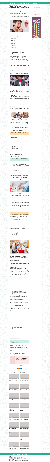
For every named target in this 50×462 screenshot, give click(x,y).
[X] (19, 368)
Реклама (22, 454)
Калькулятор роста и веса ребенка (37, 14)
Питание (31, 3)
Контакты (11, 454)
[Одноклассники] (18, 368)
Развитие (24, 3)
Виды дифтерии (12, 37)
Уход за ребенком (20, 3)
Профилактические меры (13, 47)
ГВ (16, 3)
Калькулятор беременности (37, 7)
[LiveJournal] (21, 368)
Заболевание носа (13, 38)
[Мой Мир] (20, 368)
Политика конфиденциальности (12, 457)
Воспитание (27, 3)
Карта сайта (25, 454)
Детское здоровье (35, 3)
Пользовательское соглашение (16, 454)
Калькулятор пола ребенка (37, 11)
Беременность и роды (12, 3)
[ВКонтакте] (17, 368)
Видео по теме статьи (12, 48)
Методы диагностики (12, 43)
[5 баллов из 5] (20, 366)
